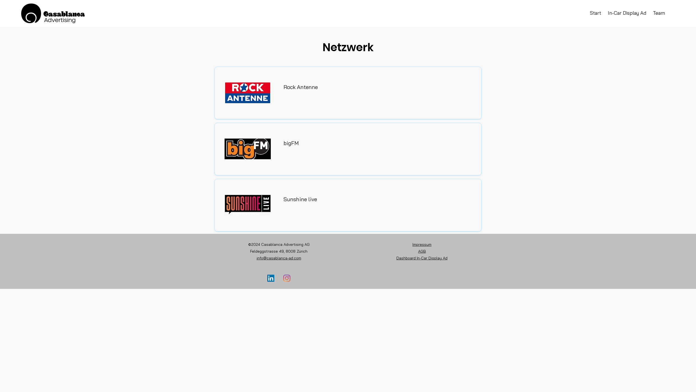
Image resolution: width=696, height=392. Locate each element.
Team (659, 13)
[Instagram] (286, 278)
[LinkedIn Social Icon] (270, 278)
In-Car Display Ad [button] (627, 13)
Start (599, 13)
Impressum (421, 244)
